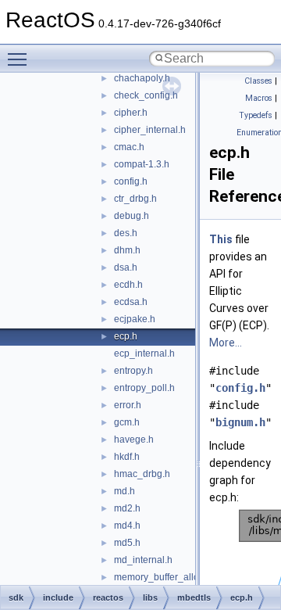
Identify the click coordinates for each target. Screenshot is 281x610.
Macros (258, 98)
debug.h (131, 215)
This (221, 239)
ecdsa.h (131, 301)
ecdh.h (128, 284)
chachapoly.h (142, 78)
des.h (125, 233)
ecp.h (125, 336)
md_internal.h (143, 559)
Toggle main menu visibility (20, 59)
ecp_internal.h (144, 353)
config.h (131, 181)
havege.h (134, 439)
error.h (127, 405)
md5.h (127, 542)
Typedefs (255, 115)
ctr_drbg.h (135, 198)
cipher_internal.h (150, 129)
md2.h (127, 508)
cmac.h (129, 147)
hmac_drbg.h (142, 473)
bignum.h (240, 422)
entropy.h (133, 370)
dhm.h (127, 250)
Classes (258, 81)
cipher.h (131, 112)
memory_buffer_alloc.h (163, 577)
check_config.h (146, 95)
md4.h (127, 525)
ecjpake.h (134, 319)
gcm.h (127, 422)
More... (225, 342)
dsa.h (125, 267)
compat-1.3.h (141, 164)
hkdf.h (127, 456)
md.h (124, 491)
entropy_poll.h (144, 387)
